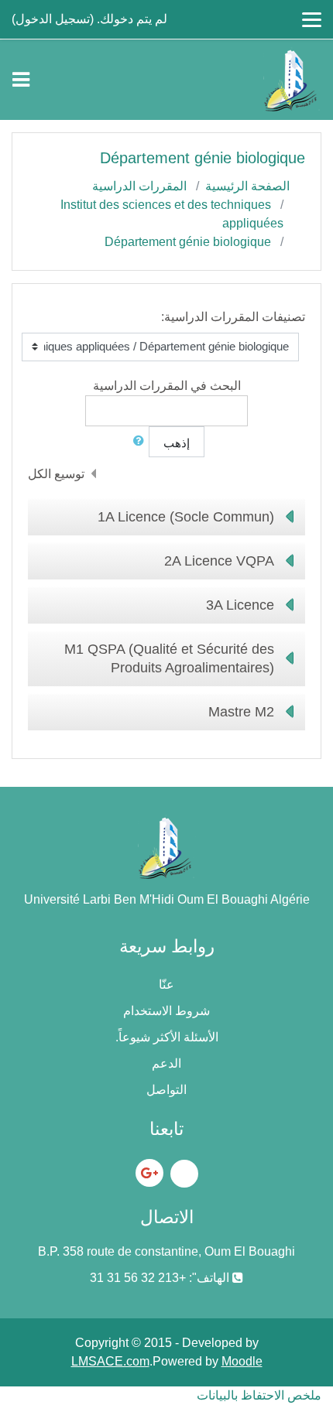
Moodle (242, 1361)
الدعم (166, 1063)
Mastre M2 (241, 712)
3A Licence (240, 605)
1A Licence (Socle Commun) (186, 517)
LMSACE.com (110, 1361)
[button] (135, 441)
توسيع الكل (56, 473)
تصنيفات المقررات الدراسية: (233, 316)
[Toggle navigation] (21, 79)
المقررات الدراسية (139, 186)
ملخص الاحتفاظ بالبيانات (259, 1395)
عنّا (166, 984)
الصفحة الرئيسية (247, 186)
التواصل (166, 1089)
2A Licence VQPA (219, 561)
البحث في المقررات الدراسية (167, 385)
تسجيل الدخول (52, 19)
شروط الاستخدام (166, 1010)
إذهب (176, 443)
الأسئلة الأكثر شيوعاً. (166, 1037)
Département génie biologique (188, 241)
